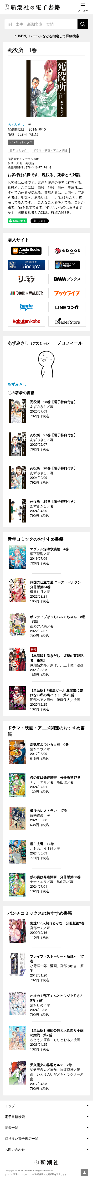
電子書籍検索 (15, 1116)
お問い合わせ (15, 1149)
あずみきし (16, 124)
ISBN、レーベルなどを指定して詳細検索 (48, 35)
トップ (10, 1105)
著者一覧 (11, 1127)
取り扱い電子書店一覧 (21, 1138)
